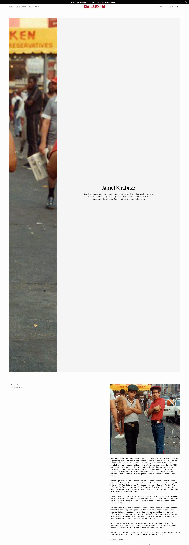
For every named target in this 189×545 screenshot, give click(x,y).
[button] (170, 7)
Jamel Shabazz (115, 458)
